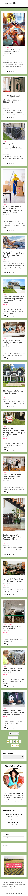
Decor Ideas (6, 47)
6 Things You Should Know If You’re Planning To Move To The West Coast (12, 210)
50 (12, 745)
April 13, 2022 (6, 214)
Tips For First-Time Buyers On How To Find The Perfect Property (13, 713)
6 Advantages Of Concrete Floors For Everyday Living (12, 537)
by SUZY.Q (5, 58)
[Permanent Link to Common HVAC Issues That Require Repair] (14, 664)
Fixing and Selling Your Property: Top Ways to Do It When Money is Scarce (13, 300)
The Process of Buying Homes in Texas (13, 392)
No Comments (6, 60)
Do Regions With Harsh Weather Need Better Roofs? (13, 255)
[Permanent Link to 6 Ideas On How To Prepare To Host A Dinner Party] (14, 45)
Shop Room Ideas (13, 818)
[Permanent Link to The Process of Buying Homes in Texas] (14, 386)
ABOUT (13, 891)
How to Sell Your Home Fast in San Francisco (13, 580)
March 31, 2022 (7, 630)
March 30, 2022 (7, 672)
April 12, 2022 (6, 346)
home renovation (7, 251)
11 (11, 741)
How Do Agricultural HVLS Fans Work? (12, 627)
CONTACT (18, 891)
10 (8, 741)
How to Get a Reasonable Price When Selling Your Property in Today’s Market (14, 432)
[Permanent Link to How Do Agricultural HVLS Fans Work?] (14, 622)
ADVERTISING (18, 893)
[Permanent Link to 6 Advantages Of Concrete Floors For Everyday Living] (14, 531)
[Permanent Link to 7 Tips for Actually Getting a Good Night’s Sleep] (14, 336)
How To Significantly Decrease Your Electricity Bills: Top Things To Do (12, 99)
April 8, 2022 (6, 541)
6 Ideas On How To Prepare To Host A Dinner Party (11, 52)
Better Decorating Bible (14, 816)
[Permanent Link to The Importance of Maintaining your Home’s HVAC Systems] (14, 139)
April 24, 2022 (6, 55)
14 (20, 741)
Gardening (5, 624)
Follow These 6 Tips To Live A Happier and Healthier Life (13, 477)
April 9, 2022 (6, 480)
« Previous (11, 738)
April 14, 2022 (6, 149)
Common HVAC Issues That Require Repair (13, 670)
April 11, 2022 (6, 395)
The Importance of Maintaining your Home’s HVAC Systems (13, 146)
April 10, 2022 (6, 436)
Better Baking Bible (14, 824)
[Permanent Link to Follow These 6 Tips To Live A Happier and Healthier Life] (14, 470)
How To (11, 47)
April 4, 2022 (6, 583)
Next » (17, 745)
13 (17, 741)
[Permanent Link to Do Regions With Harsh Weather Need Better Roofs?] (14, 249)
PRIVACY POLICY (6, 891)
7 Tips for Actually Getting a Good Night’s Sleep (13, 343)
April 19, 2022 (6, 103)
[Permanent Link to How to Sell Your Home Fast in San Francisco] (14, 575)
